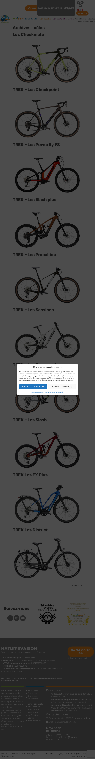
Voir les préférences (62, 387)
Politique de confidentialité (54, 392)
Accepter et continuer (33, 387)
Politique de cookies (37, 392)
